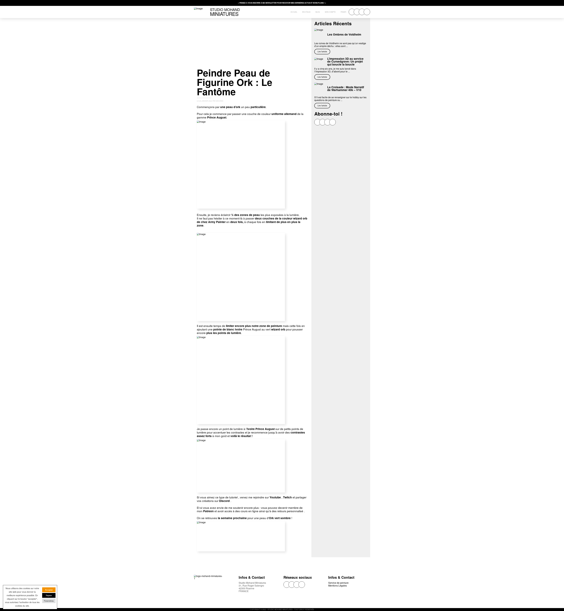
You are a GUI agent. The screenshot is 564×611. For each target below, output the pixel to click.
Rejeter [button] (49, 595)
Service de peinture (338, 582)
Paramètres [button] (49, 600)
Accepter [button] (49, 589)
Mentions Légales (337, 585)
